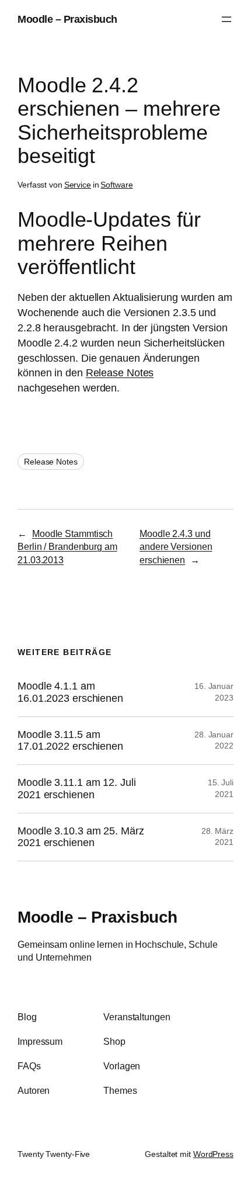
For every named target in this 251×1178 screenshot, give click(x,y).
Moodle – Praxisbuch (67, 19)
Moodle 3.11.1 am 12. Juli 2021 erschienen (77, 789)
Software (116, 184)
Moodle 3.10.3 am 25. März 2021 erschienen (81, 837)
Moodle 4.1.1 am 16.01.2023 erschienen (70, 692)
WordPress (213, 1154)
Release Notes (120, 372)
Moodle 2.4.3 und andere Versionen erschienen (176, 546)
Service (77, 184)
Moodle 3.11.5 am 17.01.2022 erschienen (70, 741)
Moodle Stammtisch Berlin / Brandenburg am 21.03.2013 (67, 546)
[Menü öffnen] (226, 19)
